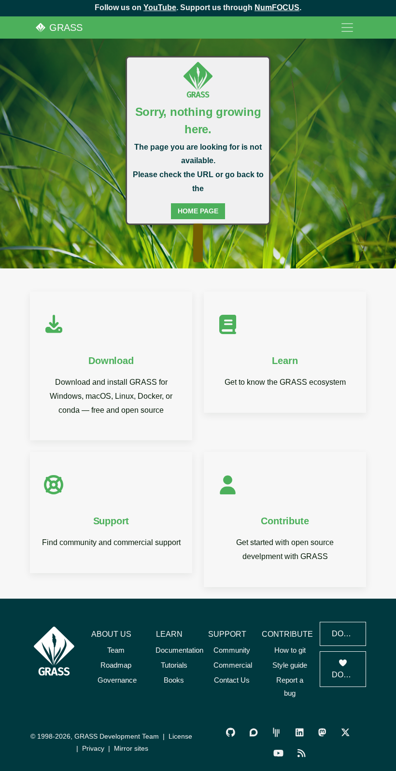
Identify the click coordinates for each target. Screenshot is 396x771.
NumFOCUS (277, 7)
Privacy (93, 748)
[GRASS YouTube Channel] (278, 753)
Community (231, 650)
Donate (348, 675)
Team (116, 650)
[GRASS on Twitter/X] (345, 732)
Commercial (232, 665)
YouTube (159, 7)
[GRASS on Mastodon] (321, 732)
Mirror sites (131, 748)
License (180, 736)
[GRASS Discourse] (253, 732)
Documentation (179, 650)
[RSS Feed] (301, 753)
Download (349, 634)
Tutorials (174, 665)
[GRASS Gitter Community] (276, 732)
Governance (117, 680)
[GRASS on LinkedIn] (299, 732)
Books (174, 680)
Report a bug (289, 686)
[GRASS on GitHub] (230, 732)
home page (198, 211)
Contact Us (232, 680)
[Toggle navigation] (347, 27)
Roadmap (115, 665)
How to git (290, 650)
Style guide (289, 665)
